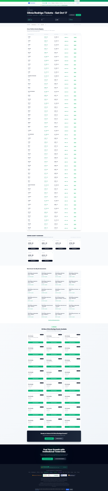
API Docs (38, 472)
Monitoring (60, 472)
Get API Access (49, 438)
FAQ (66, 472)
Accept (68, 489)
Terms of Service (54, 486)
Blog (63, 472)
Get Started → (77, 0)
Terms (75, 472)
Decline (71, 489)
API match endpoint (64, 5)
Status (69, 472)
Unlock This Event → (36, 342)
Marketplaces (33, 472)
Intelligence (55, 472)
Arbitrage (51, 472)
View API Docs (59, 438)
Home (29, 472)
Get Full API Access (47, 458)
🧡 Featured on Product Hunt (37, 475)
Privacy (78, 472)
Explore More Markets (59, 458)
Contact (72, 472)
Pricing (42, 472)
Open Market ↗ (33, 248)
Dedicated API (46, 472)
